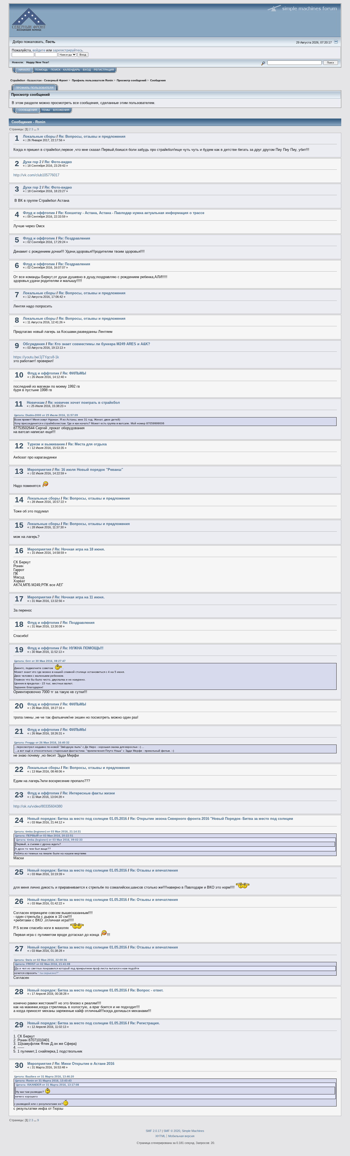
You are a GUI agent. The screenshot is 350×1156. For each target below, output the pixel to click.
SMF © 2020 (172, 1130)
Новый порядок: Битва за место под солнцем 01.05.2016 (77, 819)
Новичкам (36, 402)
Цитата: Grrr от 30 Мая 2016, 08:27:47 (40, 660)
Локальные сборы (39, 136)
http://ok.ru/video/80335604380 (37, 806)
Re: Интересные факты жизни (89, 793)
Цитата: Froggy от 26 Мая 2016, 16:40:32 (41, 742)
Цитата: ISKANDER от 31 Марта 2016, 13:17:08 (47, 1084)
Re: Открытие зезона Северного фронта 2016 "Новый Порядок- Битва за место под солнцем (211, 819)
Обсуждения (34, 344)
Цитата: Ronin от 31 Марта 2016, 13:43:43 (43, 1080)
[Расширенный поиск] (263, 62)
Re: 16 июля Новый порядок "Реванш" (89, 470)
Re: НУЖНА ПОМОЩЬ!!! (83, 648)
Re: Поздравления (74, 238)
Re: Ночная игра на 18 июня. (80, 549)
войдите (39, 50)
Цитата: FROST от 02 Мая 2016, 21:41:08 (42, 963)
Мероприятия (39, 470)
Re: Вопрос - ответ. (147, 990)
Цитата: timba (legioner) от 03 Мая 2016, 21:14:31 (47, 831)
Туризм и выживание (46, 444)
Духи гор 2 (32, 162)
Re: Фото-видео (58, 162)
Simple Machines (193, 1130)
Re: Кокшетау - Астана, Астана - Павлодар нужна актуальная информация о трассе (131, 213)
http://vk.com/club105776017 (36, 175)
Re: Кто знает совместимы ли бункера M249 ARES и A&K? (99, 344)
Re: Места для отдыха (87, 444)
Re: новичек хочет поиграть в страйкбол (84, 402)
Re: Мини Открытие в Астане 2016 (84, 1064)
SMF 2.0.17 (153, 1130)
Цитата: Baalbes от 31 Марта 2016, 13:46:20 (44, 1076)
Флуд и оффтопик (39, 213)
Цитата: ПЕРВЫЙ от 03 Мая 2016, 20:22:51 (44, 835)
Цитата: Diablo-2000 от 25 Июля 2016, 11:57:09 (46, 415)
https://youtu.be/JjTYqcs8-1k (36, 357)
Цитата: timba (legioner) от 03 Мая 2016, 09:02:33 (49, 839)
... (35, 129)
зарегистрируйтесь (68, 50)
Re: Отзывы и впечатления (154, 870)
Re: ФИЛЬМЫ (74, 373)
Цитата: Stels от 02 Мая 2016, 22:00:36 (40, 959)
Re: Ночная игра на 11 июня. (80, 597)
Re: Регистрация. (145, 1023)
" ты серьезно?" (48, 973)
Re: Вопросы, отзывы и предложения (92, 136)
